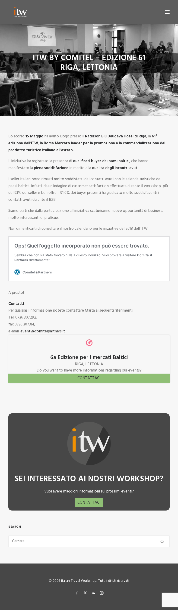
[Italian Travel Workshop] (20, 12)
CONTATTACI (89, 378)
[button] (167, 12)
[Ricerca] (89, 541)
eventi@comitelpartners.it (42, 331)
